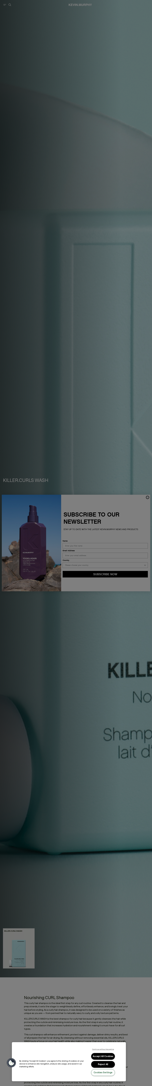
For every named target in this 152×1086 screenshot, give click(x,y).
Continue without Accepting (103, 1049)
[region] (69, 1061)
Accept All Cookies (103, 1056)
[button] (11, 1063)
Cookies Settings (103, 1072)
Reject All (103, 1064)
